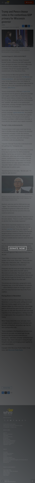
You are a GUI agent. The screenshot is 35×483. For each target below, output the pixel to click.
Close (30, 229)
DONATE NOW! (17, 248)
